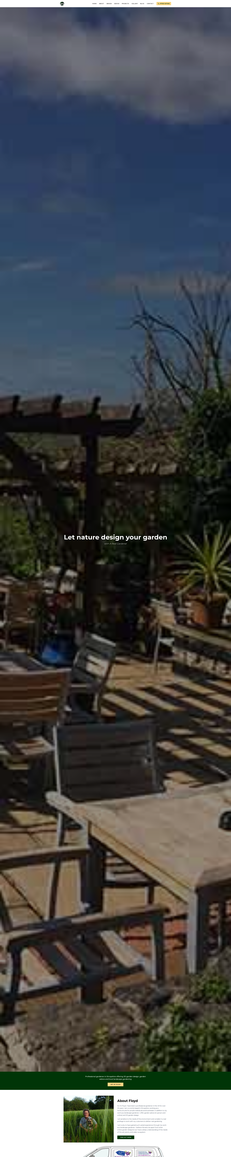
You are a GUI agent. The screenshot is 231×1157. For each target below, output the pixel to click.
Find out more (125, 1137)
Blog (142, 3)
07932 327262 (165, 3)
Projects (125, 3)
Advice (116, 3)
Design (109, 3)
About (101, 3)
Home (94, 3)
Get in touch (115, 1084)
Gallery (135, 3)
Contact (150, 3)
